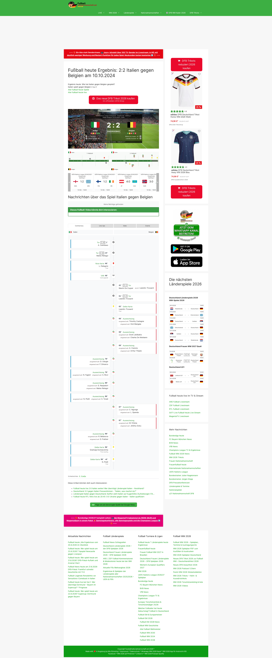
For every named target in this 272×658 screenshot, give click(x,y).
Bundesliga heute (176, 436)
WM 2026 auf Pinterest (125, 654)
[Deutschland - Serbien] (186, 320)
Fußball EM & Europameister (150, 615)
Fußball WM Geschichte (148, 625)
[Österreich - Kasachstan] (105, 182)
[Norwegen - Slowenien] (128, 182)
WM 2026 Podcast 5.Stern (184, 568)
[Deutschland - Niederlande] (186, 339)
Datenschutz (135, 651)
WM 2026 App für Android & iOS (175, 651)
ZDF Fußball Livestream (179, 405)
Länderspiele (129, 13)
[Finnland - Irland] (82, 182)
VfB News (173, 446)
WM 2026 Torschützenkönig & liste (188, 582)
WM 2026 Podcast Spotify (154, 654)
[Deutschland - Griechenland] (186, 314)
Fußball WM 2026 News (179, 454)
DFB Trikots (194, 13)
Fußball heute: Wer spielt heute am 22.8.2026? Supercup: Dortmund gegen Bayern (83, 594)
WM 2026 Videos (180, 586)
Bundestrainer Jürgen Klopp (181, 479)
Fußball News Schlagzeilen (114, 542)
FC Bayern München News (180, 439)
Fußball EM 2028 (145, 618)
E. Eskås (82, 476)
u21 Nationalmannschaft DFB (181, 493)
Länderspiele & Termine (179, 486)
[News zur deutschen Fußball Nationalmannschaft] (82, 5)
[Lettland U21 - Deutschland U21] (186, 374)
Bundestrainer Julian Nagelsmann (183, 475)
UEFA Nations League (178, 472)
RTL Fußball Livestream (179, 409)
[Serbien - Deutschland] (186, 333)
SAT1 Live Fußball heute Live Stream (184, 413)
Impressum (124, 651)
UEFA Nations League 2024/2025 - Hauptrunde (110, 115)
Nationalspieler (175, 490)
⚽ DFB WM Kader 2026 (176, 13)
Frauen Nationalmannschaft (181, 461)
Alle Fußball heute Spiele (78, 90)
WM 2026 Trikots (176, 457)
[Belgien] (131, 127)
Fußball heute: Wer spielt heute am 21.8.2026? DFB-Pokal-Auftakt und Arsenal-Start (83, 560)
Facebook (111, 654)
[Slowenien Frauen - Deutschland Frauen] (186, 360)
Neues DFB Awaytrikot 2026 (185, 565)
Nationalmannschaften (150, 13)
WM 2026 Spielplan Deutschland (187, 555)
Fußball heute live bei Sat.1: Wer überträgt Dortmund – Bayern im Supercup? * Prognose (82, 585)
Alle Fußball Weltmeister (150, 629)
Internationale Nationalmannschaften (185, 468)
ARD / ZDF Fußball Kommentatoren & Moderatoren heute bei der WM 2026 (118, 561)
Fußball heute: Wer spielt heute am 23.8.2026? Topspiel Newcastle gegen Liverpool (83, 551)
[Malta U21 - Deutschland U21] (186, 381)
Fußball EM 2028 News (150, 622)
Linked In (139, 654)
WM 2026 (113, 13)
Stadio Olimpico (107, 117)
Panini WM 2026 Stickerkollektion (187, 572)
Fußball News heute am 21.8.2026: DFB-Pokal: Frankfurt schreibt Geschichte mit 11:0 (83, 569)
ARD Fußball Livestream (179, 402)
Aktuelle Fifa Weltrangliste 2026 (116, 568)
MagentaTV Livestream (179, 416)
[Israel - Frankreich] (151, 182)
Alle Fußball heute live (77, 92)
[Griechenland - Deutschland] (186, 326)
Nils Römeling (113, 651)
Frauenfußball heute (177, 465)
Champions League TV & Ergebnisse (184, 450)
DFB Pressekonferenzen (179, 483)
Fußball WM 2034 (147, 636)
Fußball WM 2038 (147, 640)
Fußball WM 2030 (147, 633)
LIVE (100, 13)
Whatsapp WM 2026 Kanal (151, 651)
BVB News (173, 443)
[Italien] (95, 127)
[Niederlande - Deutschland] (186, 308)
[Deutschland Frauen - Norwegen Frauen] (186, 354)
